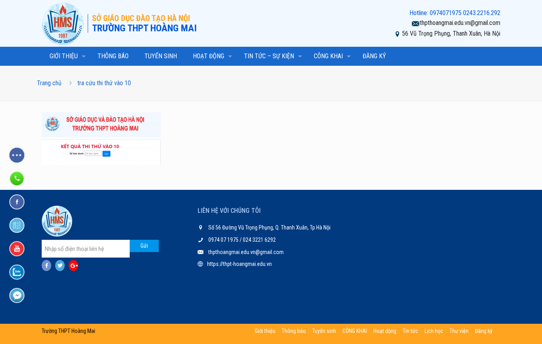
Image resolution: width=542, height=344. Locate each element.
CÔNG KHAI (354, 331)
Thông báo (294, 331)
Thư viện (459, 331)
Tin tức (410, 331)
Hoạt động (384, 331)
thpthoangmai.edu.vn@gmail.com (460, 23)
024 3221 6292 (259, 240)
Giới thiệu (265, 331)
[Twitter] (60, 265)
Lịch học (434, 331)
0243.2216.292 (481, 13)
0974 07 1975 (224, 240)
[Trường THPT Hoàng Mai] (65, 23)
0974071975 (445, 13)
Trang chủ (49, 83)
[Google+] (73, 265)
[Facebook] (46, 265)
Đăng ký (483, 331)
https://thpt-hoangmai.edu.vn (239, 264)
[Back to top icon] (504, 327)
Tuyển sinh (324, 331)
